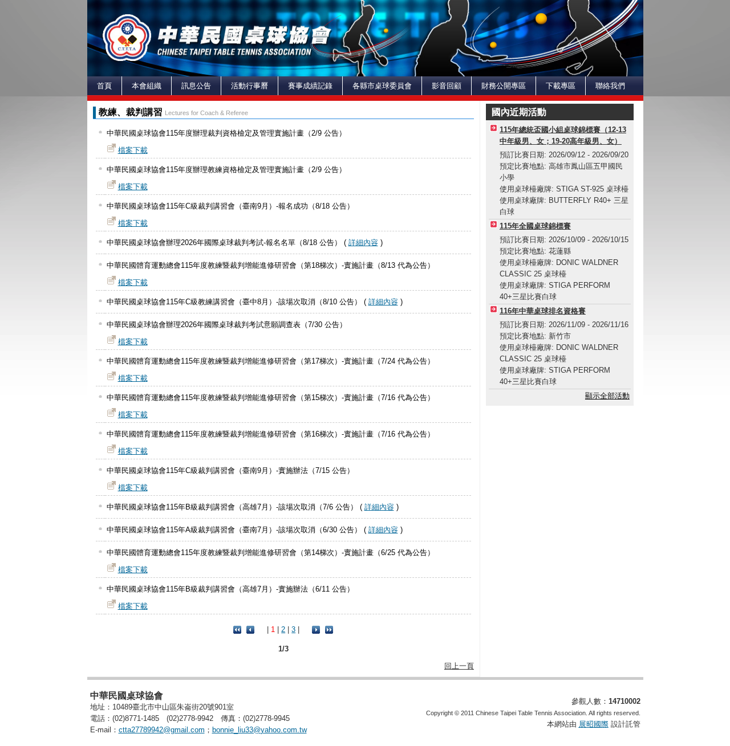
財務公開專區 (503, 85)
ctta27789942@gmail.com (162, 729)
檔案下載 (133, 150)
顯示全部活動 (607, 396)
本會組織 (146, 85)
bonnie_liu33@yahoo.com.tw (259, 729)
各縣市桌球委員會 (382, 85)
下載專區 (560, 85)
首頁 (104, 85)
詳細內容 (363, 242)
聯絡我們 (610, 85)
